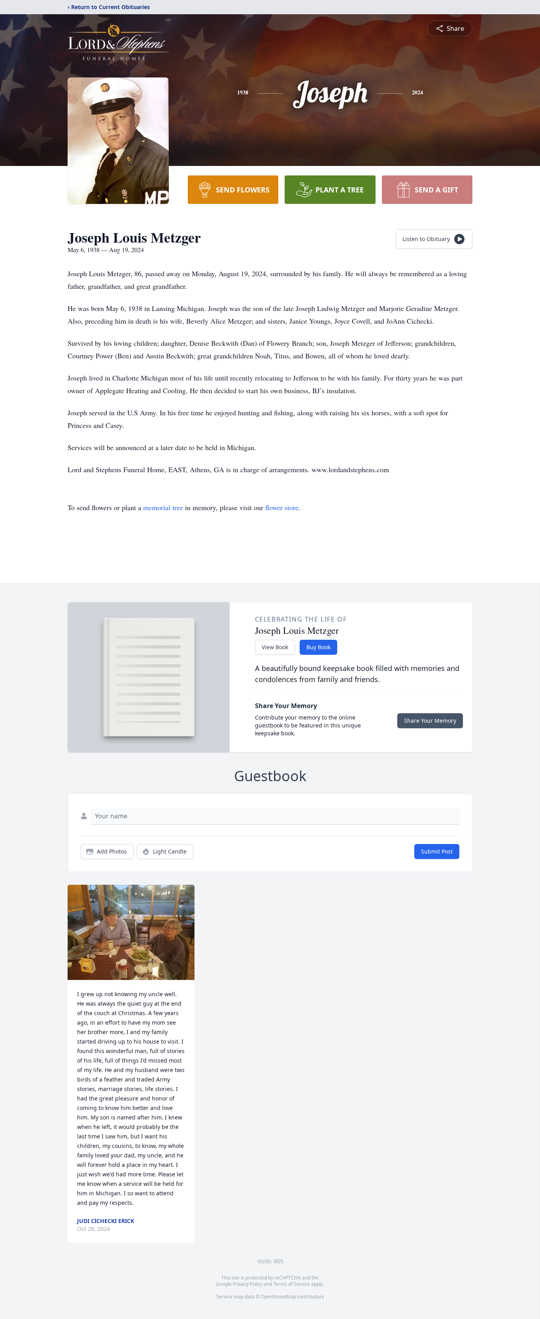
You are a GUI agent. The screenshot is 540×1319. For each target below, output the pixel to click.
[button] (131, 932)
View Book (275, 647)
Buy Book (318, 647)
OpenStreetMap (278, 1296)
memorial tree (163, 507)
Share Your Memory (430, 720)
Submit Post (437, 851)
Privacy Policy (247, 1284)
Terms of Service (291, 1284)
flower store (281, 507)
